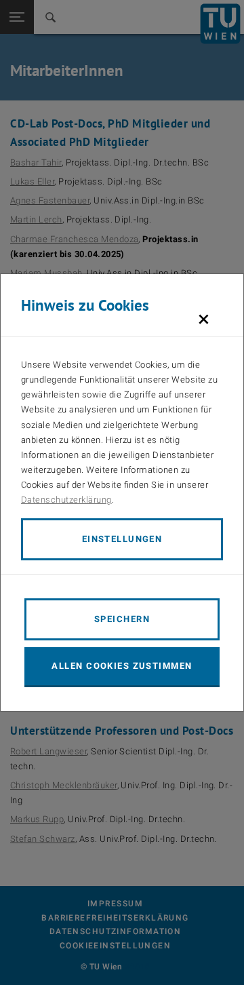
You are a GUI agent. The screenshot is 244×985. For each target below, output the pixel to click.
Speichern (122, 619)
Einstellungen (122, 539)
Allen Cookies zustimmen (122, 666)
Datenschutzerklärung (66, 500)
